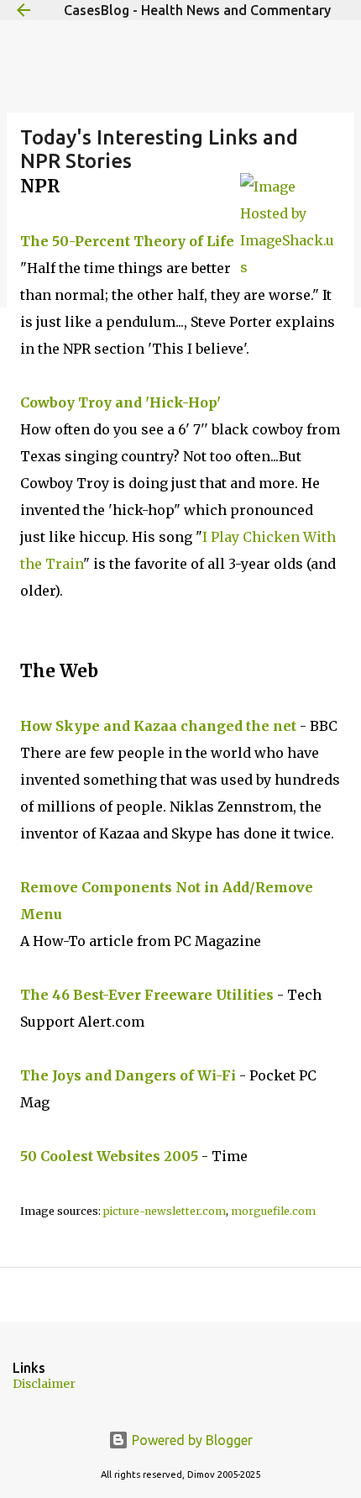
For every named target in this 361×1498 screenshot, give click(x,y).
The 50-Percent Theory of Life (127, 241)
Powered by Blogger (190, 1440)
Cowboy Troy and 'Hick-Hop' (120, 402)
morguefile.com (273, 1211)
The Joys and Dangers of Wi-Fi (128, 1075)
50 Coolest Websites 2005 (109, 1156)
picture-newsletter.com (164, 1211)
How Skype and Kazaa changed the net (158, 725)
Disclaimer (44, 1383)
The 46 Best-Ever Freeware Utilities (147, 994)
